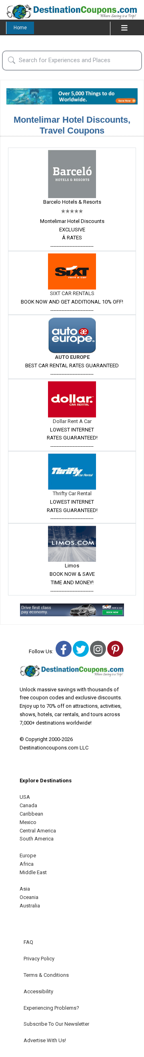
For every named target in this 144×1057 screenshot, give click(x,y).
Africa (27, 864)
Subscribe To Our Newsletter (56, 1024)
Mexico (28, 822)
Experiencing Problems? (51, 1008)
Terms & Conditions (46, 975)
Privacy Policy (39, 959)
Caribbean (31, 814)
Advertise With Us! (45, 1040)
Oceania (29, 897)
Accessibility (38, 991)
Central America (38, 831)
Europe (28, 855)
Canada (28, 805)
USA (25, 797)
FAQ (28, 942)
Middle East (33, 872)
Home (20, 27)
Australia (30, 906)
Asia (25, 889)
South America (37, 839)
